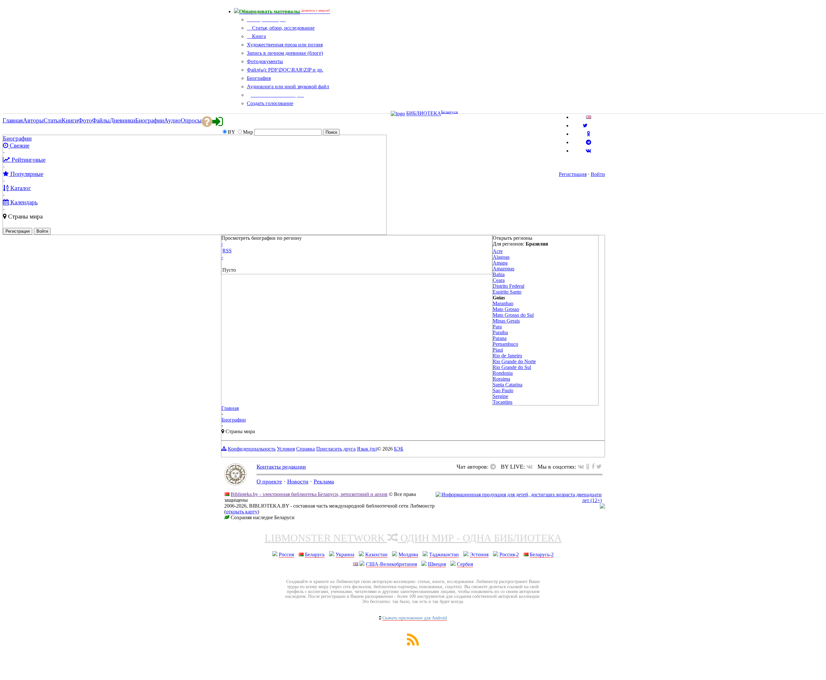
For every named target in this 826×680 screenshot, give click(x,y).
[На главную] (235, 484)
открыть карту (241, 511)
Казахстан (376, 554)
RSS (227, 250)
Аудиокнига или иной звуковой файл (288, 86)
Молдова (408, 554)
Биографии (17, 138)
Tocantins (502, 402)
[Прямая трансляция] (531, 466)
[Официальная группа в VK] (588, 150)
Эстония (479, 554)
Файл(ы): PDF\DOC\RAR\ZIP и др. (285, 70)
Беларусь (315, 554)
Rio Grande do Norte (514, 361)
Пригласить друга (336, 449)
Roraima (501, 379)
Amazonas (503, 268)
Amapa (500, 263)
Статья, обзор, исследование (283, 28)
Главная (230, 408)
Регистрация (573, 174)
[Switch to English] (588, 117)
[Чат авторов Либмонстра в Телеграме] (588, 142)
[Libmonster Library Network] (602, 507)
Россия (286, 554)
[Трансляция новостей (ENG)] (585, 125)
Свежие (18, 145)
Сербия (465, 564)
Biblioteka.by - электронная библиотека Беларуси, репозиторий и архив (309, 494)
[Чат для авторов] (494, 466)
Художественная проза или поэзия (285, 44)
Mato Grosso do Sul (513, 315)
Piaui (498, 350)
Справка (305, 449)
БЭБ (398, 449)
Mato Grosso (506, 309)
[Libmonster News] (599, 466)
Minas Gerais (506, 321)
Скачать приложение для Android (414, 618)
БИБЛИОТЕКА (423, 113)
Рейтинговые (27, 159)
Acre (498, 251)
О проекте (269, 481)
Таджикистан (444, 554)
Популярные (26, 173)
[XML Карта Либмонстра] (413, 643)
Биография (259, 78)
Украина (345, 554)
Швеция (437, 564)
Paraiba (500, 332)
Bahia (499, 274)
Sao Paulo (503, 390)
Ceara (499, 280)
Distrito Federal (508, 286)
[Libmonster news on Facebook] (593, 466)
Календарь (23, 202)
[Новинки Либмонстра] (588, 466)
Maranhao (503, 303)
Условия (286, 449)
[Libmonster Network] (519, 500)
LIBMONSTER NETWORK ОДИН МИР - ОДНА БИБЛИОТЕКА (413, 538)
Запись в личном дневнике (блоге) (285, 53)
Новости (297, 481)
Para (497, 326)
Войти (598, 174)
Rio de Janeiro (507, 355)
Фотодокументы (265, 61)
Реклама (324, 481)
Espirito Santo (507, 292)
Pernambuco (505, 344)
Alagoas (501, 257)
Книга (258, 36)
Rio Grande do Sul (512, 367)
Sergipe (500, 396)
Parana (500, 338)
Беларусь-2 (542, 554)
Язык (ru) (367, 449)
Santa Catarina (507, 384)
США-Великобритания (391, 564)
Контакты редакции (281, 466)
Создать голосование (270, 103)
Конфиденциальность (252, 449)
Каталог (20, 188)
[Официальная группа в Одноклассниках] (588, 134)
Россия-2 (509, 554)
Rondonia (503, 373)
